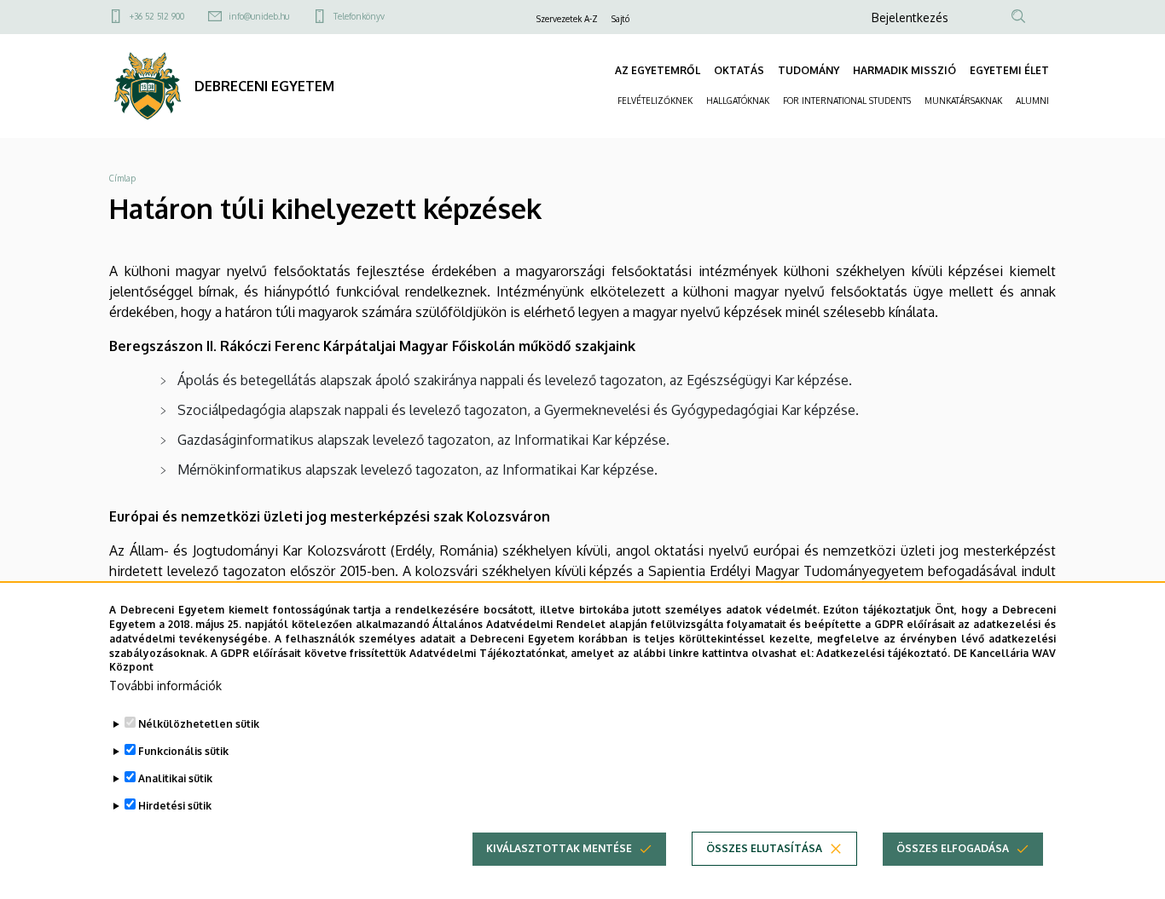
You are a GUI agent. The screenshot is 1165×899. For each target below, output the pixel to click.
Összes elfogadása (952, 848)
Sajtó (620, 19)
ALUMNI (1032, 100)
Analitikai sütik (175, 778)
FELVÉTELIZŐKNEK (655, 100)
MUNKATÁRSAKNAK (963, 100)
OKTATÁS (739, 70)
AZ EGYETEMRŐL (657, 70)
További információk (165, 685)
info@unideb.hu (259, 16)
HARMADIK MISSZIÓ (904, 70)
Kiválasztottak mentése (559, 848)
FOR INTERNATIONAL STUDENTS (847, 100)
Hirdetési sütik (175, 805)
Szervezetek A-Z (567, 19)
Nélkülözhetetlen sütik (198, 723)
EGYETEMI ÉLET (1009, 70)
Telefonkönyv (359, 16)
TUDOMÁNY (808, 70)
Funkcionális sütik (183, 751)
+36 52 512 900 (157, 16)
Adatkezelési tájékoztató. (883, 652)
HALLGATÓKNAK (737, 100)
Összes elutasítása (764, 848)
